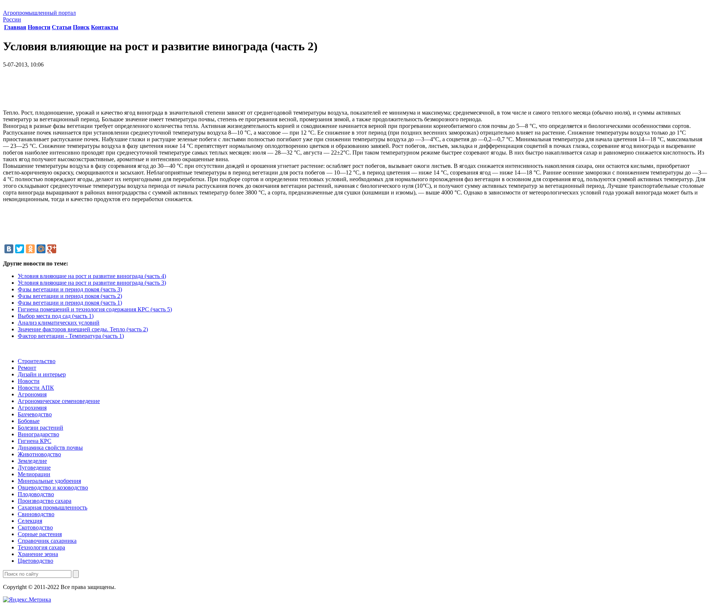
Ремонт (27, 368)
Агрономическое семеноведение (59, 401)
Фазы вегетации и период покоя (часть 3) (70, 289)
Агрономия (32, 394)
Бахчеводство (35, 414)
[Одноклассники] (30, 248)
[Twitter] (19, 248)
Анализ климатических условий (58, 322)
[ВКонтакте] (8, 248)
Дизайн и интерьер (42, 374)
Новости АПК (36, 388)
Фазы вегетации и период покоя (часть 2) (70, 296)
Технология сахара (41, 547)
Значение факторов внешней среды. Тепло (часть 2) (83, 329)
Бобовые (29, 421)
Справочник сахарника (47, 541)
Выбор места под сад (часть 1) (56, 316)
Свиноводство (36, 514)
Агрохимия (32, 407)
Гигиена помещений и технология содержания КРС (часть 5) (95, 309)
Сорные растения (40, 534)
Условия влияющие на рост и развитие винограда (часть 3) (92, 283)
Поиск (81, 27)
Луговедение (34, 467)
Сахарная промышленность (52, 507)
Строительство (36, 361)
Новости (39, 27)
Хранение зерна (38, 554)
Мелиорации (34, 474)
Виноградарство (38, 434)
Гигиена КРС (34, 441)
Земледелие (32, 461)
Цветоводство (35, 561)
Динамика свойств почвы (50, 447)
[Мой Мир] (41, 248)
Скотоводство (35, 527)
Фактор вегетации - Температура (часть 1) (71, 336)
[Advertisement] (355, 91)
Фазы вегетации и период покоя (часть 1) (70, 302)
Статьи (61, 27)
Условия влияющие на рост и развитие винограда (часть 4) (92, 276)
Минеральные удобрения (49, 481)
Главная (15, 27)
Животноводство (39, 454)
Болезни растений (40, 427)
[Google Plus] (51, 248)
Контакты (104, 27)
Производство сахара (44, 501)
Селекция (30, 521)
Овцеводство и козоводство (53, 487)
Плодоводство (36, 494)
